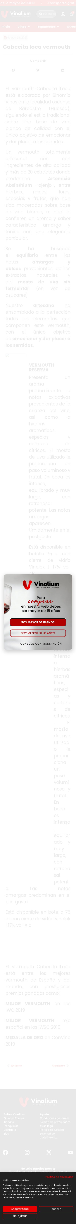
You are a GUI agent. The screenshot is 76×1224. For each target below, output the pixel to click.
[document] (38, 612)
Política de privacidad (59, 1177)
